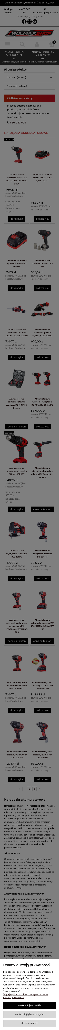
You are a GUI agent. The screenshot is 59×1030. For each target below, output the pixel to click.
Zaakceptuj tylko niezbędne (29, 1014)
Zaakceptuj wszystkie (29, 1005)
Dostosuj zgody (29, 1023)
